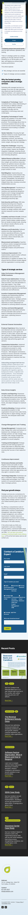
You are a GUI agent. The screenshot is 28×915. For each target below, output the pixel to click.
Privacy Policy (19, 902)
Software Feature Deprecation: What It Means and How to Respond (13, 755)
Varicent (11, 683)
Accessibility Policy (6, 903)
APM (7, 817)
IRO (16, 711)
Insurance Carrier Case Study (12, 827)
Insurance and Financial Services (13, 820)
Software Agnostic (10, 711)
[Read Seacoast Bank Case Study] (14, 666)
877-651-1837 (5, 889)
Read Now (8, 700)
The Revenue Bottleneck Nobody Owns (13, 719)
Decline (14, 44)
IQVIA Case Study (12, 792)
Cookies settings (14, 36)
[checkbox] (13, 600)
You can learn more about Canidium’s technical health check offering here (13, 534)
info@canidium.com (7, 891)
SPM (7, 683)
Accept (14, 40)
